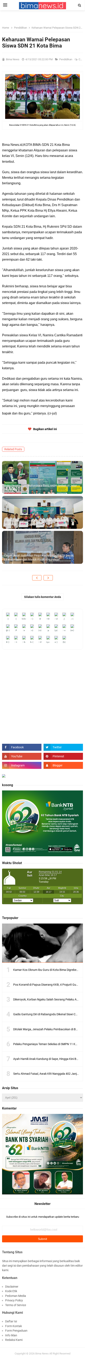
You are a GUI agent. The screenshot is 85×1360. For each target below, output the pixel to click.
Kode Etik (11, 1291)
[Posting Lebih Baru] (36, 577)
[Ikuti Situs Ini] (63, 765)
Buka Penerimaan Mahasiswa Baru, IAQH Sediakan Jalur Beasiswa (40, 487)
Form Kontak (13, 1326)
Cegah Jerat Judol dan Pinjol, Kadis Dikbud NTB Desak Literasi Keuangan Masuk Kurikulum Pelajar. (38, 557)
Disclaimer (11, 1286)
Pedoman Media (15, 1295)
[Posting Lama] (48, 577)
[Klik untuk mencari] (79, 5)
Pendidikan (66, 59)
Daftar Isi (11, 1321)
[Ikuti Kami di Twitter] (63, 747)
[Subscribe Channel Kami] (21, 756)
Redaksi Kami (13, 1339)
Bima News (42, 1353)
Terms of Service (15, 1305)
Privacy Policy (14, 1300)
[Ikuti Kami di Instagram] (21, 765)
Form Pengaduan (16, 1330)
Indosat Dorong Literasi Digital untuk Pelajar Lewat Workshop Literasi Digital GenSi (36, 522)
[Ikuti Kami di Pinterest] (63, 756)
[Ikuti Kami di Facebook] (21, 747)
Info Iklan (11, 1335)
